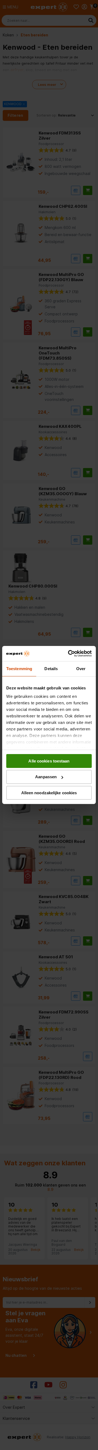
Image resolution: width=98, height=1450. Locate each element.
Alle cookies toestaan (48, 760)
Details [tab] (51, 668)
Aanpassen (46, 776)
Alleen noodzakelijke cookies (49, 792)
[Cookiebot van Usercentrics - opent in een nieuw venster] (69, 653)
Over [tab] (80, 668)
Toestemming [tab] (19, 668)
